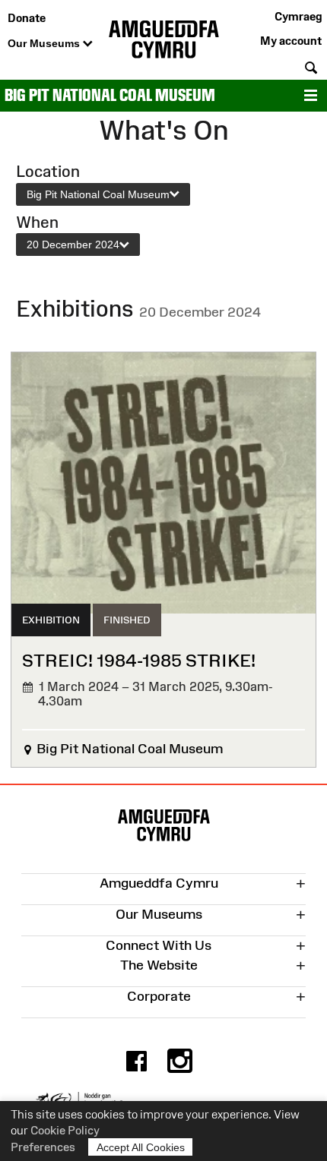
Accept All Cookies (141, 1147)
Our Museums (45, 43)
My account (291, 40)
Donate (27, 17)
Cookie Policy (65, 1130)
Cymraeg (298, 16)
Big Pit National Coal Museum (110, 95)
